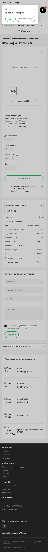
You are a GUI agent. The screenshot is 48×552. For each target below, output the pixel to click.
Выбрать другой (26, 19)
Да (10, 19)
